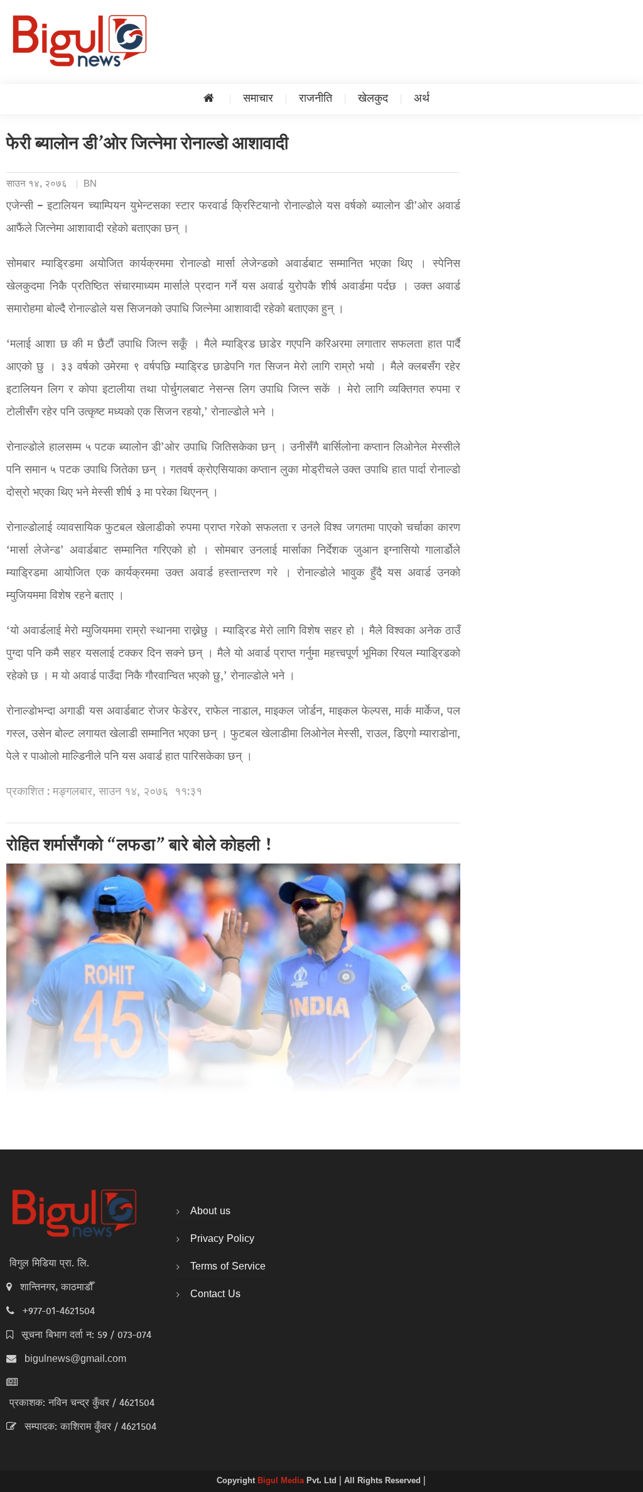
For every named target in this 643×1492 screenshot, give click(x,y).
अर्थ (422, 99)
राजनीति (315, 99)
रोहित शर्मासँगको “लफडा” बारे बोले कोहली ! (139, 846)
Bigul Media (281, 1481)
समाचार (258, 99)
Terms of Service (228, 1267)
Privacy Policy (222, 1239)
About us (210, 1212)
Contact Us (215, 1294)
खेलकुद (373, 99)
